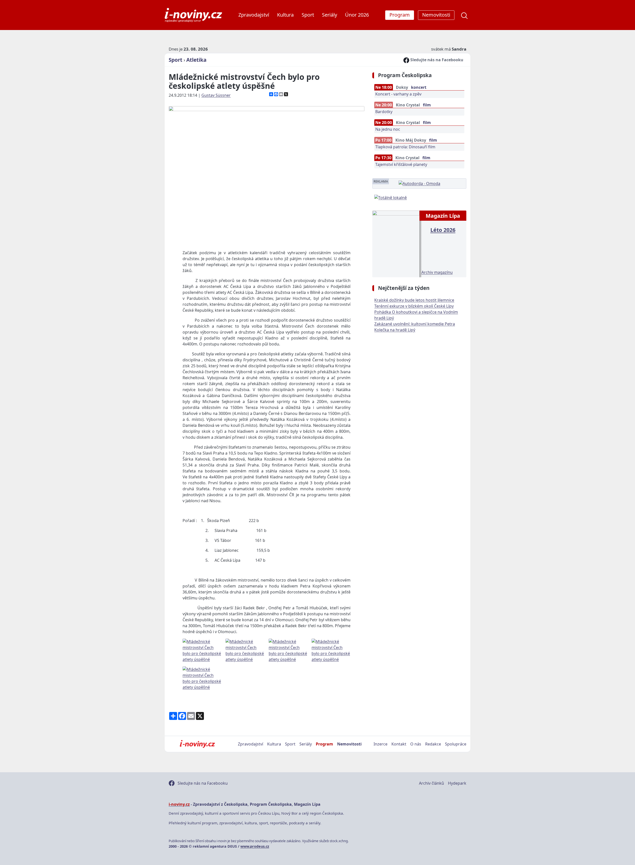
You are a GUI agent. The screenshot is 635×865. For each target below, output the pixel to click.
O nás (415, 744)
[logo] (193, 15)
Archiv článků (431, 783)
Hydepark (457, 783)
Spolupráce (455, 744)
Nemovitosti (349, 744)
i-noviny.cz (179, 804)
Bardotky (383, 111)
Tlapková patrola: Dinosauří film (405, 147)
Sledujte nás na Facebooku (436, 59)
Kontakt (398, 744)
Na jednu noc (387, 129)
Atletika (196, 59)
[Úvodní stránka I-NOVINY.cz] (197, 744)
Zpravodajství (253, 14)
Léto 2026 (442, 229)
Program (324, 744)
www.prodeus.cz (254, 846)
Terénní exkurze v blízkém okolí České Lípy (414, 306)
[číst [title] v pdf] (395, 243)
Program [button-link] (399, 14)
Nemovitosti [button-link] (436, 14)
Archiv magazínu (437, 272)
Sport (308, 14)
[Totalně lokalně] (390, 197)
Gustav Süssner (216, 95)
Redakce (433, 744)
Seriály (329, 14)
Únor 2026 (357, 14)
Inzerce (380, 744)
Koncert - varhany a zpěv (398, 94)
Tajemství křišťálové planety (401, 164)
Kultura (285, 14)
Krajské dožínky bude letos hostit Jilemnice (414, 300)
